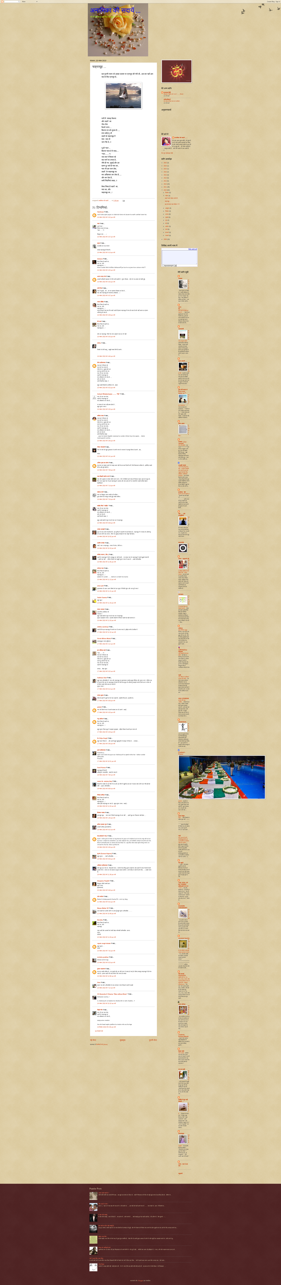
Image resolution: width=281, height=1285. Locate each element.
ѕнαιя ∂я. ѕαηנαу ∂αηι (104, 781)
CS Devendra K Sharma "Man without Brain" (112, 994)
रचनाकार (180, 594)
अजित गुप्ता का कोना (102, 463)
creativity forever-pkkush (183, 1035)
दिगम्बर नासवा (101, 812)
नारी (179, 836)
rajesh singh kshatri (104, 943)
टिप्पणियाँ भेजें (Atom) (102, 1044)
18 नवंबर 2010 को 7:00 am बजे (106, 775)
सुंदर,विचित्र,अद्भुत (182, 630)
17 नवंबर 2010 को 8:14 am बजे (106, 689)
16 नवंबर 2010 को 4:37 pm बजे (106, 295)
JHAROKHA (182, 722)
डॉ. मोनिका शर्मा (101, 650)
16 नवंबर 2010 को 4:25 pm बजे (106, 270)
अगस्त (167, 214)
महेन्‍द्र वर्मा (100, 492)
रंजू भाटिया (100, 719)
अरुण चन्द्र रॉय (101, 276)
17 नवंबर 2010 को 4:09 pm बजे (106, 700)
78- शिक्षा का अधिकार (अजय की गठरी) (183, 677)
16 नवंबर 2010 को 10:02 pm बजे (106, 536)
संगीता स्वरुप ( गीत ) (102, 554)
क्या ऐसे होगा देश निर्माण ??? (172, 204)
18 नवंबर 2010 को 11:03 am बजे (106, 806)
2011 (165, 187)
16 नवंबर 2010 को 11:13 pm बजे (106, 579)
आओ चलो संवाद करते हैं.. (171, 198)
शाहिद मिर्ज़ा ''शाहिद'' (102, 506)
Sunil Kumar (101, 767)
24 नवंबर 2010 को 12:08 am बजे (106, 976)
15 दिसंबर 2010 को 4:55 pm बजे (106, 1027)
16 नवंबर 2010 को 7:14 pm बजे (106, 485)
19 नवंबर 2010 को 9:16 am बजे (106, 829)
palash (99, 707)
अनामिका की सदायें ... (115, 10)
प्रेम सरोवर (100, 896)
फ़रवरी (167, 232)
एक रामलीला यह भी (188, 1010)
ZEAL (99, 343)
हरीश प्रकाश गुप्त (102, 824)
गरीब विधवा (101, 1264)
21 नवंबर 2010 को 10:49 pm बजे (106, 913)
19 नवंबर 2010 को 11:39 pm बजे (106, 874)
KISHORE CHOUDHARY (182, 907)
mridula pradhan (103, 957)
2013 (165, 181)
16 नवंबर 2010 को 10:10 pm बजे (106, 548)
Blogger (140, 1280)
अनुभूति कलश (182, 465)
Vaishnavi (100, 212)
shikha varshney (102, 627)
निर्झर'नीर (99, 1010)
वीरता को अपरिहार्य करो (104, 1247)
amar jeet (100, 586)
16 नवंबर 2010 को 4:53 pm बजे (106, 387)
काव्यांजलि (181, 542)
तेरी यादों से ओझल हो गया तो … (183, 311)
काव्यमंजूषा (181, 1133)
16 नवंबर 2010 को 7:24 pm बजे (106, 499)
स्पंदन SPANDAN (183, 698)
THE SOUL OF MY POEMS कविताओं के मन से (183, 884)
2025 (165, 163)
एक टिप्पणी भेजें (99, 1031)
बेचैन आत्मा (181, 423)
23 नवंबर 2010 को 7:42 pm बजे (106, 951)
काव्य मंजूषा (181, 816)
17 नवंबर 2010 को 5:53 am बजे (106, 671)
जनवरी (167, 235)
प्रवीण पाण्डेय (100, 543)
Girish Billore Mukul (104, 638)
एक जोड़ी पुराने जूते (189, 914)
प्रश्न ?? (188, 545)
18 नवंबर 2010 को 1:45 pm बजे (106, 818)
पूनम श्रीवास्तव (101, 750)
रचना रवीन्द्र (181, 1004)
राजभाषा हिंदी (167, 92)
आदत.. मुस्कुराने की (183, 559)
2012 (165, 184)
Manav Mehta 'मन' (103, 908)
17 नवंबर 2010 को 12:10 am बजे (106, 632)
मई (166, 223)
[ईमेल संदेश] (123, 200)
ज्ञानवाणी (181, 329)
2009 (165, 239)
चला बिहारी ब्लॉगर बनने (103, 476)
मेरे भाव (99, 321)
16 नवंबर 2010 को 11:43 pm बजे (106, 603)
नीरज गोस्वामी (101, 447)
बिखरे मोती (181, 1051)
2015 (165, 175)
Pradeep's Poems (181, 753)
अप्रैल (167, 226)
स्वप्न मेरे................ (182, 308)
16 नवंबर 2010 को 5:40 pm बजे (106, 441)
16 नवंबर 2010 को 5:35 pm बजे (106, 409)
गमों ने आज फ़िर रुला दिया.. (96, 1258)
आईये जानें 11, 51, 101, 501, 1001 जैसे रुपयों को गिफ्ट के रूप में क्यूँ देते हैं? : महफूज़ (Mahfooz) (184, 981)
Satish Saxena (102, 597)
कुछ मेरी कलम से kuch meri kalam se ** (182, 391)
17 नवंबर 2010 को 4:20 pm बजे (106, 712)
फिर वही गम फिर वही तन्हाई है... (106, 1226)
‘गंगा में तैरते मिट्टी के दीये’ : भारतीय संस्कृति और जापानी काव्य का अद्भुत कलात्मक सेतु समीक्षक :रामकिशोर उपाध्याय (183, 471)
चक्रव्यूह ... (168, 201)
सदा (98, 223)
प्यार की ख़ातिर (182, 445)
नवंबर (166, 195)
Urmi (99, 982)
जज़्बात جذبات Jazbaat (182, 442)
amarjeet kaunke (183, 938)
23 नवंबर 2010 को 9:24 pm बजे (106, 962)
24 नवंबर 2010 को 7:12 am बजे (106, 988)
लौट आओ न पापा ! (103, 1204)
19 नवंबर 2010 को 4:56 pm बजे (106, 847)
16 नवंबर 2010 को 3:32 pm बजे (106, 217)
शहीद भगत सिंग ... (103, 1236)
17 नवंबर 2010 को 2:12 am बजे (106, 644)
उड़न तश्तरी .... (182, 361)
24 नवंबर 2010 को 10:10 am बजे (106, 1003)
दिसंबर (167, 192)
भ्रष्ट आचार (181, 1053)
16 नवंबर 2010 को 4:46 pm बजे (106, 356)
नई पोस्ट (93, 1040)
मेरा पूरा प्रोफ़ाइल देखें (167, 153)
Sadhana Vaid (102, 678)
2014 (165, 178)
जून (166, 220)
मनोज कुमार (100, 695)
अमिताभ (180, 628)
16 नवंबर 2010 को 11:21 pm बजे (106, 591)
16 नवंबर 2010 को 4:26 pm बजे (106, 282)
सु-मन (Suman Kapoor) (104, 853)
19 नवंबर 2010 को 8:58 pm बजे (106, 859)
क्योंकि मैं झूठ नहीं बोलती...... (183, 1100)
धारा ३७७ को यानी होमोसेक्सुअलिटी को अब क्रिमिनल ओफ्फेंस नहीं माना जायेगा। (183, 840)
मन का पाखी (181, 1069)
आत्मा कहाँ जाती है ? (103, 1193)
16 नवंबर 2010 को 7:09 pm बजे (106, 470)
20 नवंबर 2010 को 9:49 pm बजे (106, 890)
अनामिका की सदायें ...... (181, 137)
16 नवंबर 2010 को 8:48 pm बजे (106, 523)
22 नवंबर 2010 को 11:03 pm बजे (106, 937)
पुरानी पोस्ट (153, 1040)
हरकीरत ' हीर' (182, 492)
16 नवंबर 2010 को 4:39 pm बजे (106, 315)
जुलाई (167, 217)
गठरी (179, 675)
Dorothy (100, 920)
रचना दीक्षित (100, 302)
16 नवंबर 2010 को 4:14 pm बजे (106, 252)
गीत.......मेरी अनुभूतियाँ (181, 514)
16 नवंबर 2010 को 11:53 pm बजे (106, 620)
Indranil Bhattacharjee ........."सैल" (108, 394)
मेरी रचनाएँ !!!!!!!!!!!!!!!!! (182, 974)
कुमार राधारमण (101, 969)
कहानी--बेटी (188, 727)
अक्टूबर (167, 208)
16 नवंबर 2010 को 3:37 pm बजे (106, 237)
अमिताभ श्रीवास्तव (102, 865)
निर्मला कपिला (100, 795)
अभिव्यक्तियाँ (167, 99)
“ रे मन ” (180, 888)
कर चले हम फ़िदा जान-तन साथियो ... (172, 101)
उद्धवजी (180, 1173)
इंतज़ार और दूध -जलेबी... (181, 701)
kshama (100, 259)
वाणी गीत (99, 288)
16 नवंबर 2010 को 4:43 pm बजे (106, 336)
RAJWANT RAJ (102, 836)
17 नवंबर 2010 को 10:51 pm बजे (106, 761)
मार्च (166, 229)
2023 (165, 169)
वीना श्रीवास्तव (101, 362)
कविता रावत (100, 415)
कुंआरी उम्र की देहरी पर (183, 494)
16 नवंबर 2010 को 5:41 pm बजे (106, 456)
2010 (165, 190)
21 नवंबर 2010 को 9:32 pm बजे (106, 902)
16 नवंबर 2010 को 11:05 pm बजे (106, 562)
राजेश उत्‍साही (101, 529)
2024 (165, 166)
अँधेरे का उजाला (188, 284)
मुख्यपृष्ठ (122, 1040)
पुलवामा (180, 801)
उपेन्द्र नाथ (100, 568)
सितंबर (167, 211)
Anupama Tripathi (103, 881)
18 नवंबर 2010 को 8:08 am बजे (106, 788)
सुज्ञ (98, 243)
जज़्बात (180, 278)
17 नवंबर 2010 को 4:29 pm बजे (106, 732)
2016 (165, 172)
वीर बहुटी (180, 863)
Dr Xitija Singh (102, 738)
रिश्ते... (180, 817)
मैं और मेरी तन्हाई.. (103, 1215)
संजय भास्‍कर (101, 609)
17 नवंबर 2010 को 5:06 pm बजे (106, 743)
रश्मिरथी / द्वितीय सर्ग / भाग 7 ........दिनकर (173, 94)
